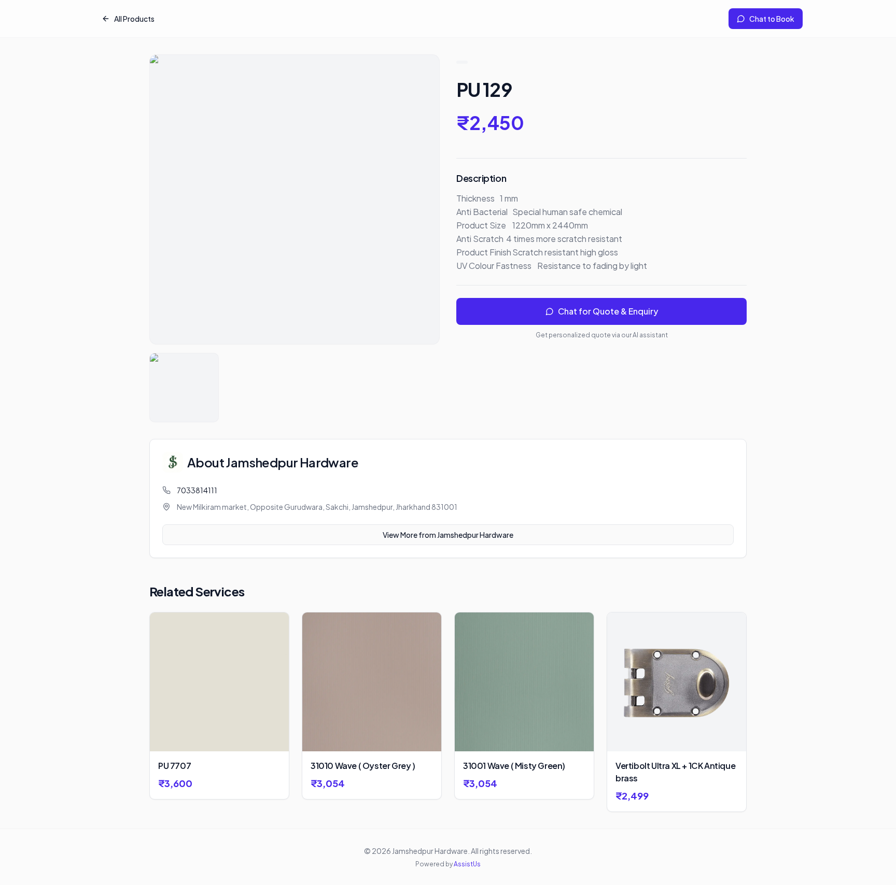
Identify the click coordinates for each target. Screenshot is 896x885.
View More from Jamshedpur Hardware (448, 534)
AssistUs (467, 864)
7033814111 (197, 490)
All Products (134, 18)
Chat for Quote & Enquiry (608, 311)
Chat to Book (771, 18)
